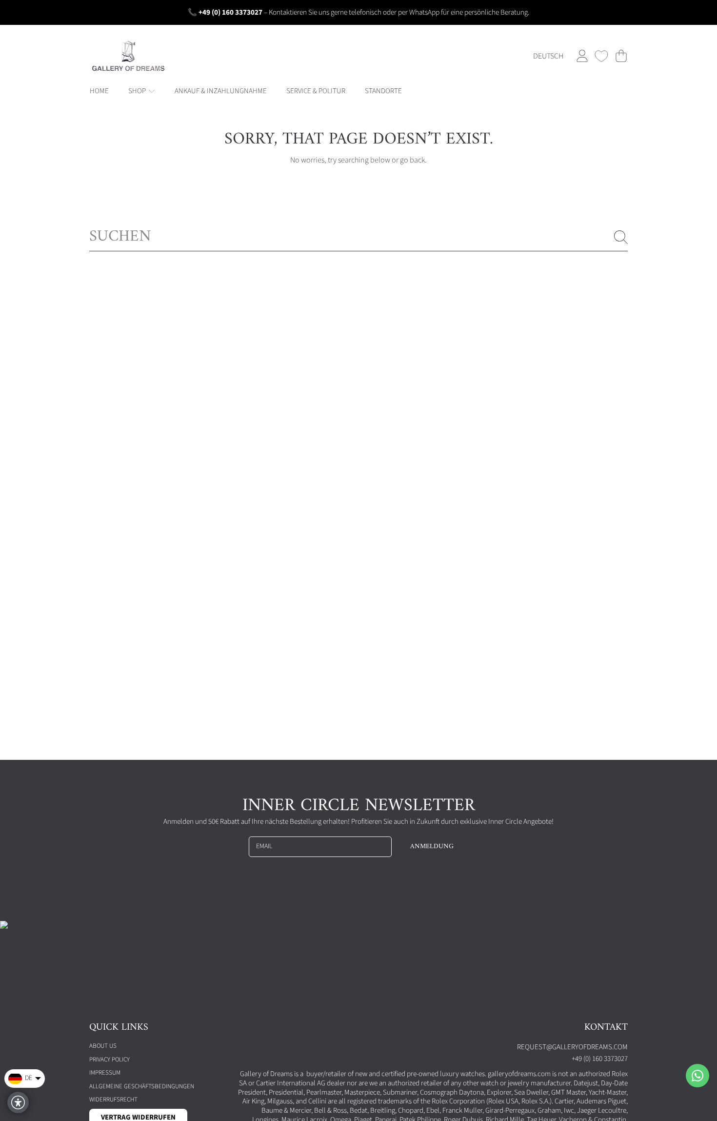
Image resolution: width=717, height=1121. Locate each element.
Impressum (104, 1072)
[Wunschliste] (601, 56)
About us (103, 1045)
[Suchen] (621, 237)
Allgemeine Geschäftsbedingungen (141, 1086)
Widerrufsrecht (113, 1099)
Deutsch (548, 56)
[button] (621, 56)
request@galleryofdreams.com (572, 1047)
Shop (137, 91)
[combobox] (358, 237)
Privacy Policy (109, 1059)
